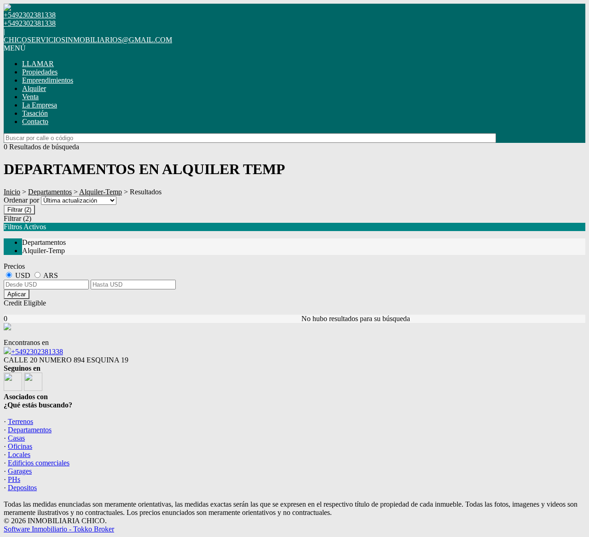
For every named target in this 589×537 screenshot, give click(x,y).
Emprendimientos (47, 80)
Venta (30, 97)
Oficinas (20, 446)
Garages (20, 471)
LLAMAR (38, 64)
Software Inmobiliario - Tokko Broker (59, 529)
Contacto (35, 121)
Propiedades (40, 72)
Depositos (22, 488)
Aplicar (16, 294)
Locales (19, 454)
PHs (14, 479)
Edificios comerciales (38, 463)
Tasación (35, 113)
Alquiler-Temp (100, 192)
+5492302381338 (37, 352)
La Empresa (39, 105)
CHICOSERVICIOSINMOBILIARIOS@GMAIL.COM (88, 40)
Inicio (12, 192)
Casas (16, 438)
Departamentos (50, 192)
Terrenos (20, 421)
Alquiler (34, 88)
